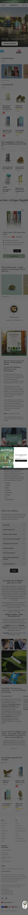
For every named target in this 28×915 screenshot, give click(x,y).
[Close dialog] (27, 447)
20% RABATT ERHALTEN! (21, 460)
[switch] (25, 907)
